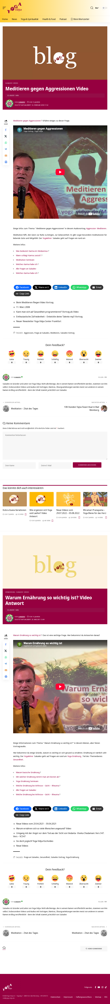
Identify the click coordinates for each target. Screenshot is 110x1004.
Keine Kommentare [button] (95, 949)
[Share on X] (6, 136)
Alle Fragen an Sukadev (26, 268)
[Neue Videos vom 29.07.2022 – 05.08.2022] (68, 499)
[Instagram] (102, 987)
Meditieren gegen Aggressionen (27, 120)
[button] (5, 8)
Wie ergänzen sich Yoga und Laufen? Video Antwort (41, 513)
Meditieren (101, 228)
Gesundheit (18, 759)
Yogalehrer (47, 238)
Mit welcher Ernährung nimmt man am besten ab (37, 776)
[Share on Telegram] (6, 149)
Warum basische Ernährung (28, 772)
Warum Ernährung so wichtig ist (27, 635)
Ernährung (10, 592)
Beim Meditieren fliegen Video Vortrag (34, 302)
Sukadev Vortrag (67, 333)
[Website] (105, 377)
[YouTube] (99, 987)
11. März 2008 (23, 307)
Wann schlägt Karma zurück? (28, 255)
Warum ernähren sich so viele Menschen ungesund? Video (43, 828)
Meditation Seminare (25, 259)
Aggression (91, 228)
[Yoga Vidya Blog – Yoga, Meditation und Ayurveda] (7, 987)
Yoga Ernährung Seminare (27, 781)
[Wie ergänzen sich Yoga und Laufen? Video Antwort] (42, 499)
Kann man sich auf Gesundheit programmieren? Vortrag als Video (47, 311)
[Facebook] (95, 987)
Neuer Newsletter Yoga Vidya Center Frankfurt (38, 321)
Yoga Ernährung (74, 756)
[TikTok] (105, 987)
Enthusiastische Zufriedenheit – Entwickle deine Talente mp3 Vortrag (49, 316)
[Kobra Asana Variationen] (15, 499)
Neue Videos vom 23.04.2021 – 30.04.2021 (36, 823)
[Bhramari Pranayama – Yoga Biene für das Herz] (95, 499)
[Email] (6, 155)
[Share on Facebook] (6, 130)
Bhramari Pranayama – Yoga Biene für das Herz (94, 512)
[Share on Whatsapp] (6, 142)
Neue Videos (22, 845)
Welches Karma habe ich (26, 264)
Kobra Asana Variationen (14, 510)
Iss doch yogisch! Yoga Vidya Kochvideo (34, 841)
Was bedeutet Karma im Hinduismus (32, 251)
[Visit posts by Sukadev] (9, 104)
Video (15, 83)
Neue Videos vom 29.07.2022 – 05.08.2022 (67, 512)
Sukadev (8, 83)
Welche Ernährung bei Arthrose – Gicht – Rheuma (37, 785)
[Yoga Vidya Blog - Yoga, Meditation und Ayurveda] (14, 8)
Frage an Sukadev (41, 333)
